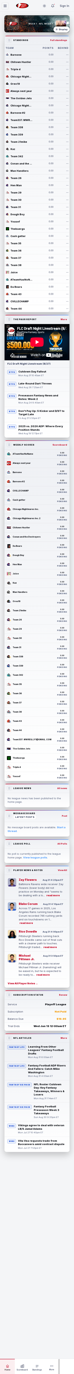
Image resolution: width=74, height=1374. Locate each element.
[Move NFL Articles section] (9, 1038)
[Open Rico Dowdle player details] (12, 934)
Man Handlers (19, 170)
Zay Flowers (28, 879)
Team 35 (15, 243)
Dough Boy (17, 214)
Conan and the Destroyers (21, 163)
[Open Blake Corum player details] (12, 906)
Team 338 (16, 127)
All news (62, 788)
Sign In (64, 5)
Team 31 (15, 207)
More (64, 319)
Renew (63, 994)
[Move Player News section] (9, 870)
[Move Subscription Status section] (9, 995)
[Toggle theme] (44, 5)
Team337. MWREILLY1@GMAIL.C (21, 120)
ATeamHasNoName (21, 279)
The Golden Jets (21, 98)
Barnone (16, 54)
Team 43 (16, 294)
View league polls (35, 857)
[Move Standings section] (9, 40)
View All (62, 870)
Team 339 (16, 134)
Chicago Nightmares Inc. (21, 76)
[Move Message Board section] (9, 816)
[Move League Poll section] (9, 843)
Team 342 (16, 156)
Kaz (12, 149)
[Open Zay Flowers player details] (12, 882)
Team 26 (16, 178)
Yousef (15, 221)
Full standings (58, 40)
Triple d (15, 69)
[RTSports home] (22, 6)
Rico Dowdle (28, 931)
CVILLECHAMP (19, 301)
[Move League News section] (9, 788)
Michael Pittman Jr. (27, 957)
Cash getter (18, 236)
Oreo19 (15, 83)
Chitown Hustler (20, 62)
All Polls (62, 843)
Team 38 (16, 265)
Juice (14, 272)
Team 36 (16, 250)
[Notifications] (52, 5)
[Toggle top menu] (5, 5)
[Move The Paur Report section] (9, 319)
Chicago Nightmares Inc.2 (21, 105)
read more (53, 895)
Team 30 (16, 199)
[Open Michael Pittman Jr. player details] (12, 958)
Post (64, 816)
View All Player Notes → (23, 983)
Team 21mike (18, 141)
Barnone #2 (17, 112)
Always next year (21, 91)
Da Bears (16, 286)
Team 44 (16, 308)
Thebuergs (17, 228)
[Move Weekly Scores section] (9, 444)
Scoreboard (59, 444)
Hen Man (16, 185)
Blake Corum (28, 903)
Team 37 (15, 257)
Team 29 (16, 192)
